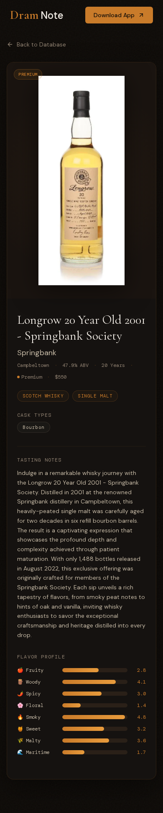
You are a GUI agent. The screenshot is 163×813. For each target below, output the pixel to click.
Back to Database (41, 44)
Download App (114, 15)
